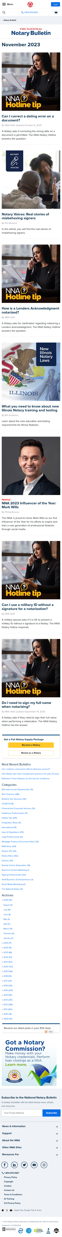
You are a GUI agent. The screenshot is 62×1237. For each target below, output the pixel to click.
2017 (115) (7, 981)
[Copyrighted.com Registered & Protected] (9, 1229)
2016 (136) (7, 985)
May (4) (6, 919)
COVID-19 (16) (8, 803)
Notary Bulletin (10, 20)
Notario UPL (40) (9, 851)
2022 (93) (7, 957)
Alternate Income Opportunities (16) (17, 789)
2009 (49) (7, 1019)
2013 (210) (7, 1000)
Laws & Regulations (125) (13, 832)
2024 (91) (7, 947)
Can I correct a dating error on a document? (28, 118)
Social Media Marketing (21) (14, 884)
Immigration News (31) (11, 822)
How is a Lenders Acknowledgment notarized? (30, 310)
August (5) (7, 905)
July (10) (7, 910)
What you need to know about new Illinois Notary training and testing (30, 408)
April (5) (6, 924)
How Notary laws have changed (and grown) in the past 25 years (30, 774)
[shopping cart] (51, 12)
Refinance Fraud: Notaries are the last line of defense (25, 778)
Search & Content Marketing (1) (15, 870)
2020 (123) (8, 966)
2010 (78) (7, 1014)
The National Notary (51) (12, 889)
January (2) (8, 938)
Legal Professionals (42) (12, 837)
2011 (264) (7, 1009)
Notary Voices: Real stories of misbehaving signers (25, 216)
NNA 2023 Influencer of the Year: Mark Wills (29, 505)
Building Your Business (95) (14, 799)
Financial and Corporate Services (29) (18, 808)
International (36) (9, 827)
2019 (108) (7, 971)
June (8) (7, 914)
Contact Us (9, 1190)
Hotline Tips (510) (9, 818)
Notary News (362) (10, 856)
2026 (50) (7, 900)
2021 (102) (7, 962)
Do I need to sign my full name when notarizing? (26, 705)
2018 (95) (7, 976)
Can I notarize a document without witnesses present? (26, 769)
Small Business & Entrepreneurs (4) (17, 879)
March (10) (7, 928)
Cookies (8, 1186)
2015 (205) (8, 990)
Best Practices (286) (10, 794)
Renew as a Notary (31, 752)
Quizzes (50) (7, 860)
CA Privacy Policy (12, 1203)
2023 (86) (7, 952)
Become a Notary (31, 745)
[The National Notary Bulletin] (31, 32)
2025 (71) (7, 943)
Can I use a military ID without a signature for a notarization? (28, 607)
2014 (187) (7, 995)
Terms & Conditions (13, 1194)
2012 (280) (8, 1004)
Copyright (8, 1181)
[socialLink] (5, 1166)
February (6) (8, 933)
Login (55, 4)
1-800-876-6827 (31, 12)
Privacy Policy (10, 1177)
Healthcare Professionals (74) (15, 813)
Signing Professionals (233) (14, 875)
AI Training (9, 1199)
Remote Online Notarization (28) (16, 865)
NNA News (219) (9, 846)
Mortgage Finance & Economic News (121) (20, 841)
